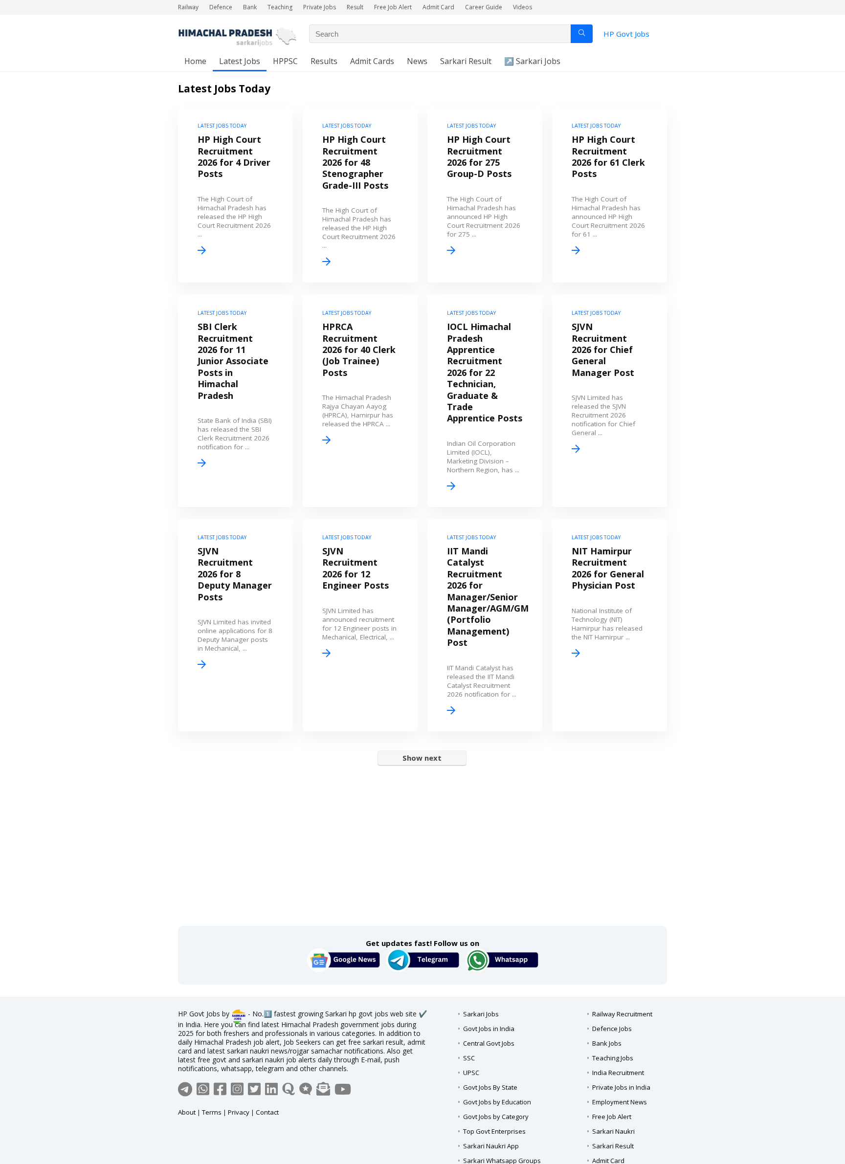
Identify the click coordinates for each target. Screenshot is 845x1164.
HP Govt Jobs (626, 34)
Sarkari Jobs (481, 1014)
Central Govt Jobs (488, 1043)
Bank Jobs (607, 1043)
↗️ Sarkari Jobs (532, 61)
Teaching (279, 7)
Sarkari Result (465, 61)
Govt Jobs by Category (496, 1116)
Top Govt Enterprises (494, 1131)
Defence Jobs (612, 1028)
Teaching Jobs (612, 1058)
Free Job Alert (393, 7)
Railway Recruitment (622, 1014)
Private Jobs (319, 7)
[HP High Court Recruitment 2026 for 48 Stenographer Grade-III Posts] (360, 195)
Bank (250, 7)
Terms (212, 1112)
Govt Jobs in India (488, 1028)
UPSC (471, 1072)
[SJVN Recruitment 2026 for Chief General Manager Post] (609, 401)
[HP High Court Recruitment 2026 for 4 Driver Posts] (235, 195)
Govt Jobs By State (490, 1087)
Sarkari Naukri (613, 1131)
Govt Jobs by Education (497, 1102)
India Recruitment (618, 1072)
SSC (469, 1058)
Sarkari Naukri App (491, 1146)
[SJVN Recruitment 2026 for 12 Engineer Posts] (360, 625)
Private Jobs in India (621, 1087)
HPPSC (285, 61)
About (187, 1112)
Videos (522, 7)
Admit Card (438, 7)
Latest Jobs (239, 61)
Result (355, 7)
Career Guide (483, 7)
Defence (220, 7)
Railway (188, 7)
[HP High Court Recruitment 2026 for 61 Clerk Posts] (609, 195)
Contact (267, 1112)
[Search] (582, 33)
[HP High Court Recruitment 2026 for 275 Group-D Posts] (484, 195)
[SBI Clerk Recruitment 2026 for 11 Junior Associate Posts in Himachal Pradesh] (235, 401)
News (417, 61)
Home (195, 61)
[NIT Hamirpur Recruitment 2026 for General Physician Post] (609, 625)
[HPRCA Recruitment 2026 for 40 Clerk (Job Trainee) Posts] (360, 401)
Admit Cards (372, 61)
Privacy (238, 1112)
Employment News (619, 1102)
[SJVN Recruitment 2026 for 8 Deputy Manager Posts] (235, 625)
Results (324, 61)
